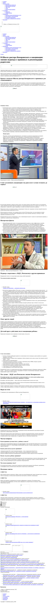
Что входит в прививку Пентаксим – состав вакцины (17, 516)
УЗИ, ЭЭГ (8, 7)
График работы (9, 12)
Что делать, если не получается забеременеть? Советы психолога (14, 559)
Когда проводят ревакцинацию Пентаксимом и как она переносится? (18, 492)
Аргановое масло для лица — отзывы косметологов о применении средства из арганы (21, 575)
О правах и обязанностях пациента (13, 18)
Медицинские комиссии (11, 4)
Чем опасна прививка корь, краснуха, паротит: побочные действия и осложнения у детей (19, 562)
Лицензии (8, 11)
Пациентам (5, 14)
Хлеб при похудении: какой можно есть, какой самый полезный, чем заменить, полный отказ (23, 584)
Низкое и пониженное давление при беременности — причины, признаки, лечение (21, 577)
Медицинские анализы (10, 6)
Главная (4, 1)
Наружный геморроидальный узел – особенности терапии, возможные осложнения (18, 571)
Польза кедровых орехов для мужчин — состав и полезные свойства (17, 582)
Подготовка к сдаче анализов (12, 16)
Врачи (4, 2)
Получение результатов (10, 17)
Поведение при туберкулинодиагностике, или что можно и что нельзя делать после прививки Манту (22, 564)
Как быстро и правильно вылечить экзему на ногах (11, 555)
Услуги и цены (6, 3)
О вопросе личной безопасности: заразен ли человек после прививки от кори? (22, 525)
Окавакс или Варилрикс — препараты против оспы (14, 288)
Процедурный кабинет (10, 9)
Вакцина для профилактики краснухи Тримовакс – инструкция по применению (23, 533)
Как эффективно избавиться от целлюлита (12, 580)
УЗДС (7, 8)
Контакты (5, 19)
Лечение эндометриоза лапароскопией (8, 557)
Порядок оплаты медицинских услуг (13, 15)
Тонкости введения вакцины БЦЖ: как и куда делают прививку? (19, 542)
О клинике (5, 10)
